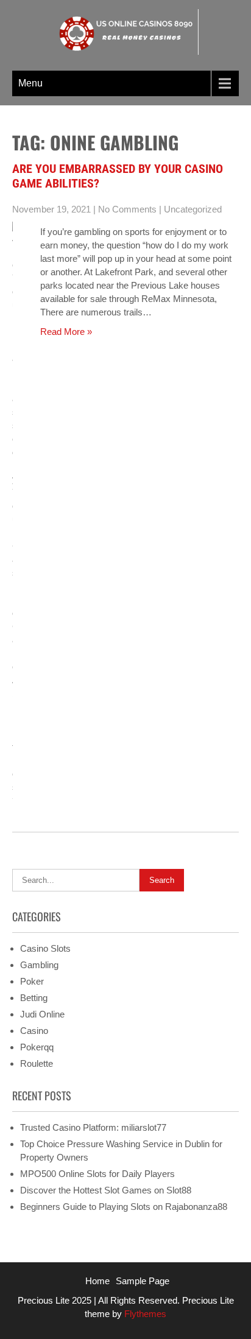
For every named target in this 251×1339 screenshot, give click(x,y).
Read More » (66, 331)
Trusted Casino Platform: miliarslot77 (93, 1127)
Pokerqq (37, 1047)
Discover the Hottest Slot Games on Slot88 (105, 1190)
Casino (34, 1030)
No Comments (127, 209)
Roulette (36, 1063)
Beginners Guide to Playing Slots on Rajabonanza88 (123, 1206)
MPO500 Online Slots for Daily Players (97, 1174)
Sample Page (142, 1281)
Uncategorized (193, 209)
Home (97, 1281)
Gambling (39, 965)
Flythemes (144, 1314)
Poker (32, 981)
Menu (30, 83)
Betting (34, 998)
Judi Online (42, 1014)
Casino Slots (45, 948)
